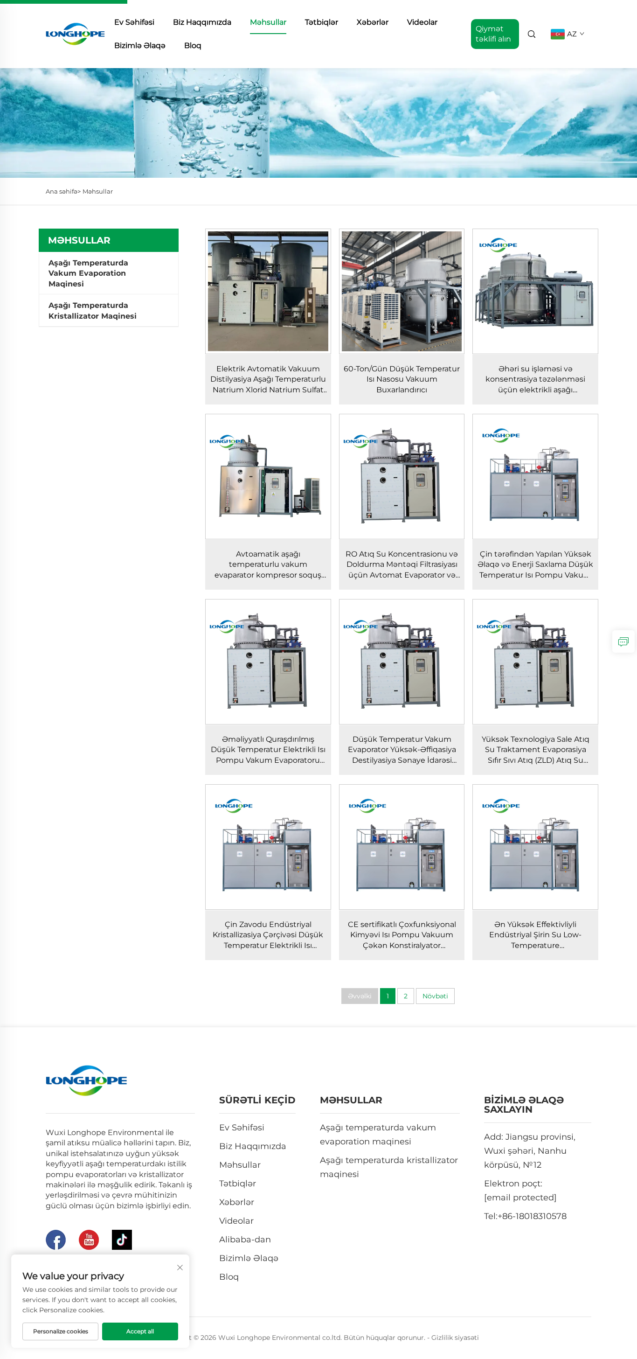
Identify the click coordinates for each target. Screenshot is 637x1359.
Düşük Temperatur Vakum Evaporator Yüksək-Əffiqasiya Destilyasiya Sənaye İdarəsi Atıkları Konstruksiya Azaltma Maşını (402, 760)
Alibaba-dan (245, 1239)
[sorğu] (623, 641)
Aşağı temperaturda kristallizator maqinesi (92, 310)
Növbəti (435, 996)
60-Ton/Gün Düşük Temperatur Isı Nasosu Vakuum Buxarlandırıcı (402, 379)
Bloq (192, 45)
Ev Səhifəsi (134, 22)
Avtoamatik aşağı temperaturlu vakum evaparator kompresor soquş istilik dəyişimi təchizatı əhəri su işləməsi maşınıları (268, 575)
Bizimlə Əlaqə (140, 45)
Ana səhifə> (63, 191)
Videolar (422, 22)
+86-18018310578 (532, 1216)
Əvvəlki (360, 996)
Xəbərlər (372, 22)
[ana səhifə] (75, 33)
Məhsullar (268, 22)
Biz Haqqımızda (202, 22)
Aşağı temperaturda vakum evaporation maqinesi (88, 273)
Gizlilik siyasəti (455, 1337)
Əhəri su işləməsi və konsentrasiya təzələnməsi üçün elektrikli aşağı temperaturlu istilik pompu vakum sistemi (535, 389)
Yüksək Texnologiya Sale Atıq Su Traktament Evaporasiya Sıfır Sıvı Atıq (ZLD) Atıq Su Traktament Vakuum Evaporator (535, 760)
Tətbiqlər (321, 22)
